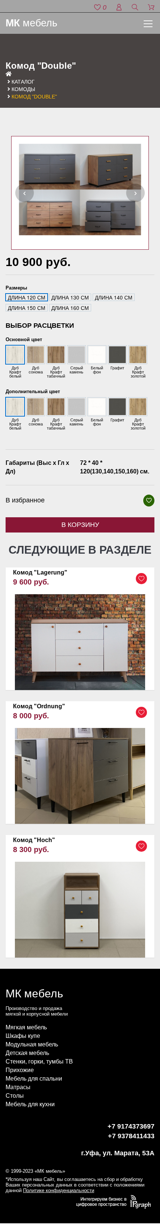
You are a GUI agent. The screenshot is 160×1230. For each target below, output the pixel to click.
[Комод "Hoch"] (80, 896)
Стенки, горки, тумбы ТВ (39, 1061)
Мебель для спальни (34, 1078)
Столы (15, 1096)
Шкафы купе (23, 1036)
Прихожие (20, 1070)
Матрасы (18, 1087)
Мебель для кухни (30, 1104)
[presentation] (24, 193)
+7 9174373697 (131, 1126)
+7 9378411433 (131, 1136)
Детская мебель (27, 1053)
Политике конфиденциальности (58, 1190)
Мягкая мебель (26, 1027)
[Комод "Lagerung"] (80, 629)
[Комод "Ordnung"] (80, 762)
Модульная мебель (32, 1044)
